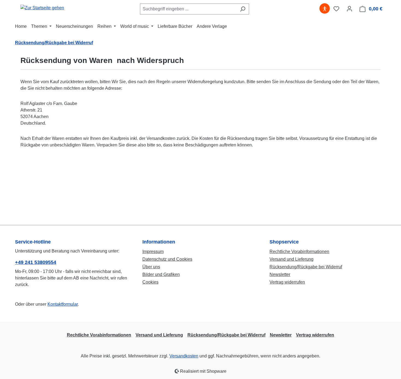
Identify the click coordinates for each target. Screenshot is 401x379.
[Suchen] (242, 9)
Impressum (153, 251)
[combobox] (188, 9)
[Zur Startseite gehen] (42, 7)
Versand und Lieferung (291, 259)
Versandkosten (183, 356)
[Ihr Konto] (349, 8)
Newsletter (280, 274)
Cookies (150, 282)
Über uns (151, 266)
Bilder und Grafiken (161, 274)
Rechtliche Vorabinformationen (299, 251)
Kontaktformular (62, 304)
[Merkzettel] (336, 8)
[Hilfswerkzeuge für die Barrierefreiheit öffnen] (324, 8)
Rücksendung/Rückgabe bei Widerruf (306, 266)
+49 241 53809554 (35, 262)
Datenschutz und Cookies (167, 259)
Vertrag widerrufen (287, 282)
